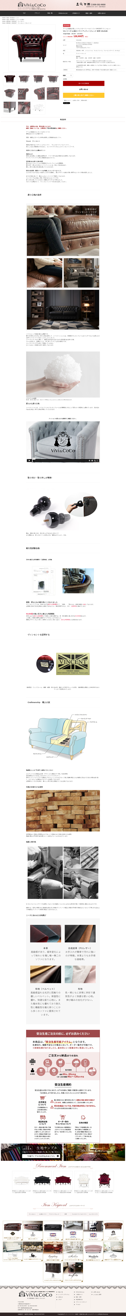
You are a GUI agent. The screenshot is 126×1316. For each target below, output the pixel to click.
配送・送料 (78, 1297)
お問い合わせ (96, 1292)
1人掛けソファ (42, 1214)
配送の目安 (84, 100)
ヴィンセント (32, 1214)
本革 (66, 1214)
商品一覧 (60, 1292)
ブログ (60, 1299)
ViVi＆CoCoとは (80, 1292)
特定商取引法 (79, 1299)
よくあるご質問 (97, 1294)
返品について (67, 100)
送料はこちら (79, 67)
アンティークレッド (54, 1214)
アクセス (78, 1304)
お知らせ (60, 1297)
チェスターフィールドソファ (79, 1214)
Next (64, 47)
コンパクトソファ (93, 1214)
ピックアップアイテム (63, 1294)
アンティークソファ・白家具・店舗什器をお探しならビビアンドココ (81, 1314)
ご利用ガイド (79, 1294)
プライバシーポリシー (81, 1302)
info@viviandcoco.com (26, 1307)
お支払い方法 (76, 100)
